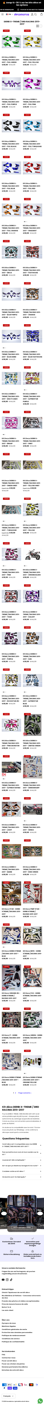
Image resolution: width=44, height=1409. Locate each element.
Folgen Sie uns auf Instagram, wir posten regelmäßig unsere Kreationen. (18, 1272)
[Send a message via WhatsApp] (40, 1401)
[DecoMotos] (21, 14)
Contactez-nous (8, 1358)
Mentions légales (9, 1326)
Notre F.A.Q (6, 1307)
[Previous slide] (4, 1213)
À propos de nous (9, 1323)
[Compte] (31, 14)
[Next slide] (40, 1213)
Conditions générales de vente (14, 1329)
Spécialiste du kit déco (21, 1401)
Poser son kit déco (9, 1361)
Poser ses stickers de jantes (13, 1364)
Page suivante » (24, 1093)
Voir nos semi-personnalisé (22, 1227)
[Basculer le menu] (2, 14)
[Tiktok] (11, 1279)
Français (7, 1396)
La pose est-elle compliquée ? (13, 1160)
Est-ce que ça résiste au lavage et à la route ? (20, 1166)
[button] (9, 14)
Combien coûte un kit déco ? (13, 1171)
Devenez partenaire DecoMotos (15, 1367)
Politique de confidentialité (13, 1342)
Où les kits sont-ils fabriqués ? (14, 1177)
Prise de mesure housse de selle (15, 1304)
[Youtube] (3, 1279)
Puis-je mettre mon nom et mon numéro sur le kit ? (20, 1153)
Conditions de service (11, 1339)
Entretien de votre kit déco (13, 1370)
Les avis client (7, 1310)
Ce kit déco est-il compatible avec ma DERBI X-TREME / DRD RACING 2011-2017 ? (19, 1145)
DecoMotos (10, 1401)
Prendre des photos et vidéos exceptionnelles (20, 1301)
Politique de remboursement (13, 1335)
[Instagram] (7, 1279)
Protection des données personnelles (17, 1332)
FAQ (3, 1355)
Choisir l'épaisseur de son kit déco (16, 1292)
